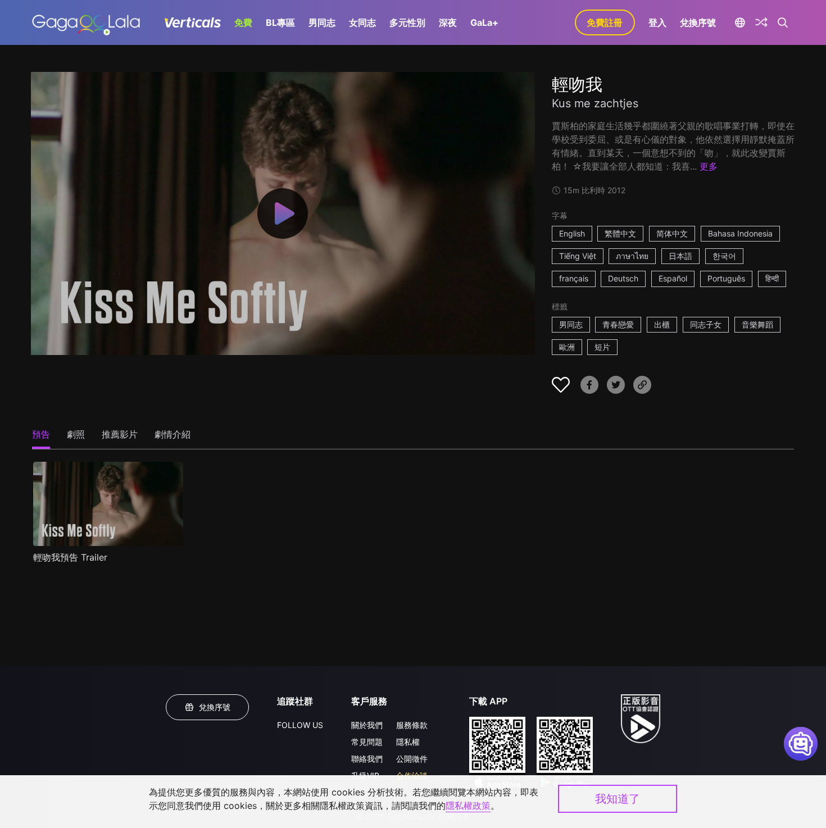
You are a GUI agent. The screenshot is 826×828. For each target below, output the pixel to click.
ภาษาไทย (632, 256)
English (572, 233)
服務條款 (412, 725)
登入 (657, 22)
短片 (602, 347)
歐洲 (567, 347)
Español (673, 278)
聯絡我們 (367, 758)
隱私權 (408, 742)
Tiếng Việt (577, 256)
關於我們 (367, 725)
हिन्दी (772, 278)
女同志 (362, 22)
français (573, 278)
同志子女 (705, 324)
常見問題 (367, 742)
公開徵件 (412, 758)
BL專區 (280, 22)
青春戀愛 (618, 324)
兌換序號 (698, 22)
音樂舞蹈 (757, 324)
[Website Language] (740, 22)
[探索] (761, 22)
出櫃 (662, 324)
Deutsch (623, 278)
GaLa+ (484, 22)
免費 (243, 22)
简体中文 (672, 233)
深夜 (448, 22)
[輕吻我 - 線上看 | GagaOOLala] (85, 22)
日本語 (680, 256)
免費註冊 (605, 22)
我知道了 (617, 799)
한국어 (724, 256)
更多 (709, 166)
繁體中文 (620, 233)
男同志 (321, 22)
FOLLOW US (300, 725)
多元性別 (407, 22)
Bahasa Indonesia (740, 233)
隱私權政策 (468, 805)
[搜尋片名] (783, 22)
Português (726, 278)
